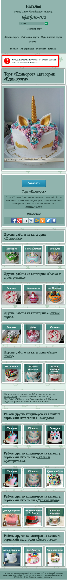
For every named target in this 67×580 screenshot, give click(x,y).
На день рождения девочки (55, 369)
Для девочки (33, 550)
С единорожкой (33, 249)
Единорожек (33, 288)
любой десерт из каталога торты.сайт (34, 575)
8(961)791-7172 (33, 17)
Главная (14, 48)
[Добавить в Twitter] (48, 220)
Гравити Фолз (55, 471)
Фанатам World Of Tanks (33, 511)
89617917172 (10, 399)
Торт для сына (55, 550)
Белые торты (46, 539)
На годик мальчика (33, 367)
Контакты (41, 48)
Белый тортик (11, 550)
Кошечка (11, 288)
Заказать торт (34, 28)
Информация (27, 48)
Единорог (12, 249)
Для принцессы (11, 510)
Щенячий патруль (55, 511)
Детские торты (11, 37)
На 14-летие (54, 288)
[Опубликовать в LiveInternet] (25, 220)
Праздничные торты (51, 37)
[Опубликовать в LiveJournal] (31, 220)
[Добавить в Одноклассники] (42, 220)
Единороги (13, 238)
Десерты (33, 41)
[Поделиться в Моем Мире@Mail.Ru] (36, 220)
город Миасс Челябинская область (33, 11)
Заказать (33, 183)
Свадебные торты (30, 37)
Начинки (52, 48)
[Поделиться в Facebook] (14, 220)
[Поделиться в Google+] (19, 220)
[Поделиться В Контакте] (53, 220)
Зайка (33, 327)
